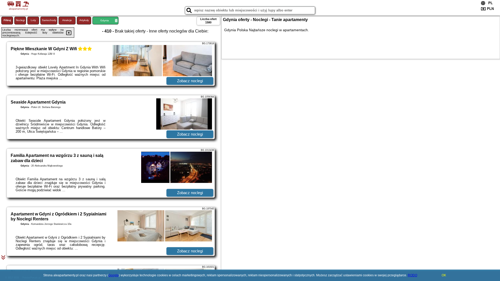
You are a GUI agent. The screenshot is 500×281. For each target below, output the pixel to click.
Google (113, 275)
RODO (412, 275)
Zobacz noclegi (190, 81)
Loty (33, 20)
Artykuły (84, 20)
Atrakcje (67, 20)
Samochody (49, 20)
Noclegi (20, 20)
